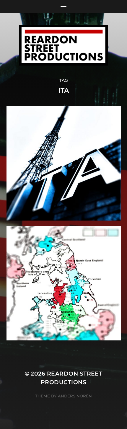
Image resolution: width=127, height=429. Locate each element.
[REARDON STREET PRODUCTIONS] (64, 45)
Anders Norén (75, 396)
